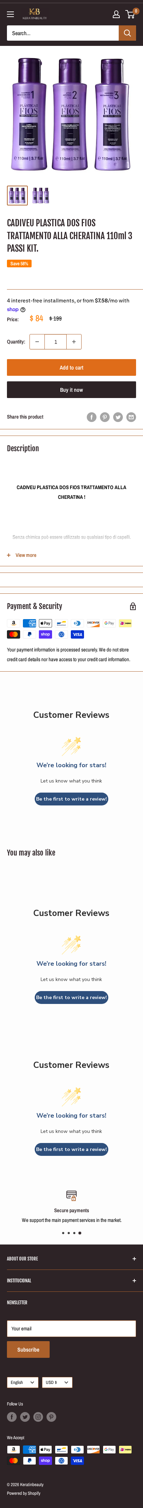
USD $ (51, 1382)
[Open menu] (10, 14)
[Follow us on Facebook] (12, 1417)
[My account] (116, 14)
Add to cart (71, 367)
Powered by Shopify (23, 1493)
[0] (130, 14)
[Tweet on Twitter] (118, 417)
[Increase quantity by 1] (74, 341)
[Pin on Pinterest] (105, 417)
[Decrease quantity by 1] (37, 341)
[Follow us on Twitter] (25, 1417)
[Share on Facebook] (91, 417)
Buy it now (71, 390)
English (17, 1382)
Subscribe (28, 1349)
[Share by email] (131, 417)
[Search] (127, 33)
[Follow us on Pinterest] (51, 1417)
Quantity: (16, 341)
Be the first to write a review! (71, 799)
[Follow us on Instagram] (38, 1417)
